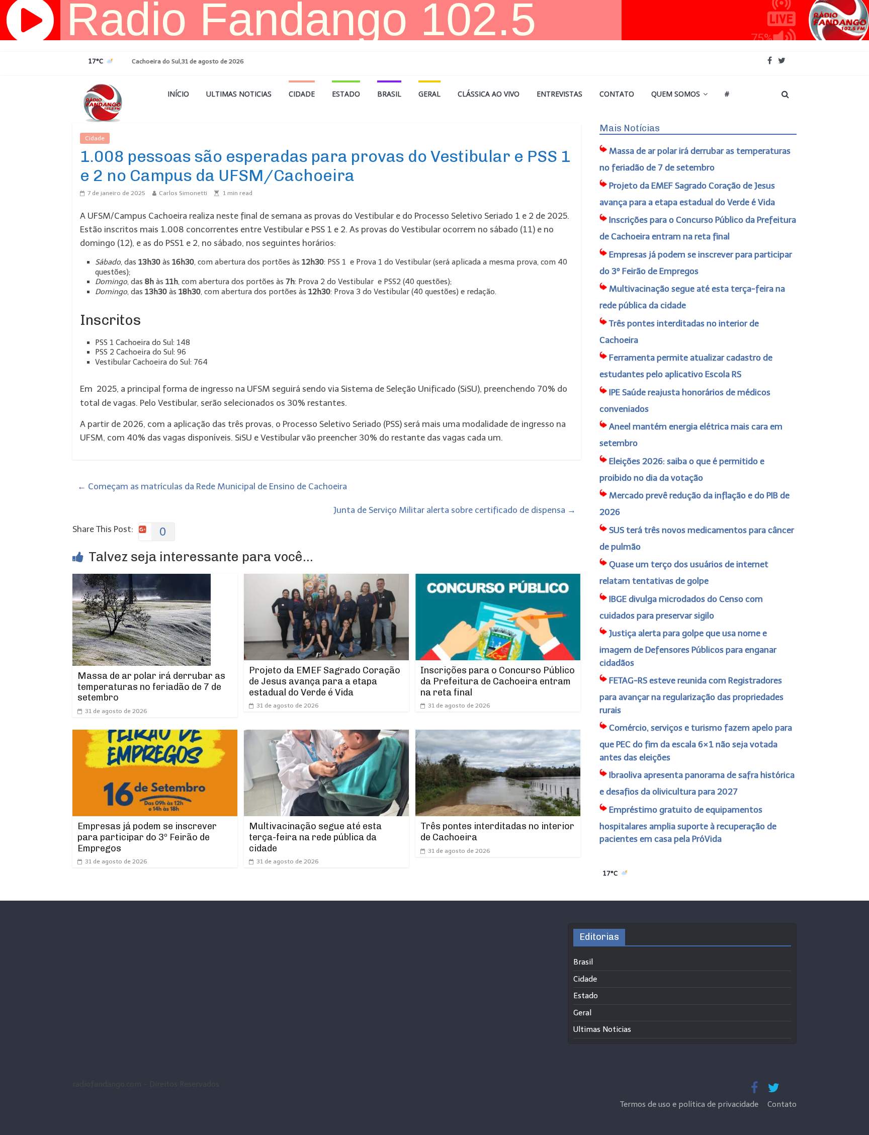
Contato (616, 94)
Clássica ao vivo (488, 94)
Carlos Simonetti (183, 193)
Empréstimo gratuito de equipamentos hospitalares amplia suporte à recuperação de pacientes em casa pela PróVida (687, 824)
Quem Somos (675, 94)
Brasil (389, 94)
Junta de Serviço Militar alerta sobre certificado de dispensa (454, 510)
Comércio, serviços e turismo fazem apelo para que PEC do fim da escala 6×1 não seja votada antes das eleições (695, 742)
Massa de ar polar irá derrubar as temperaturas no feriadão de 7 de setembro (151, 686)
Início (178, 94)
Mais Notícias (629, 128)
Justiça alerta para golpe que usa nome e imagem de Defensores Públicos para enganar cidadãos (687, 648)
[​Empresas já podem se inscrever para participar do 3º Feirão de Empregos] (154, 736)
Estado (346, 94)
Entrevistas (559, 94)
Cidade (302, 94)
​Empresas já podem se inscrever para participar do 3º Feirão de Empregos (147, 837)
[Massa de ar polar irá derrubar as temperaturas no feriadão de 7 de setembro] (141, 580)
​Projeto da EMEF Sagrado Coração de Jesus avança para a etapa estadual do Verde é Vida (324, 681)
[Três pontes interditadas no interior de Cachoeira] (497, 736)
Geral (429, 94)
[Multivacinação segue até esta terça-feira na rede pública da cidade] (326, 736)
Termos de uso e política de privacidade (690, 1104)
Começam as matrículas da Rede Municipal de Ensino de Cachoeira (212, 486)
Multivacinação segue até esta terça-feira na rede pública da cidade (315, 837)
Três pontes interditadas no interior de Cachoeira (497, 832)
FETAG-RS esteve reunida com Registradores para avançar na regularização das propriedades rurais (691, 695)
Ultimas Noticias (239, 94)
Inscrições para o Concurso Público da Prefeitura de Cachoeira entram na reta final (497, 681)
